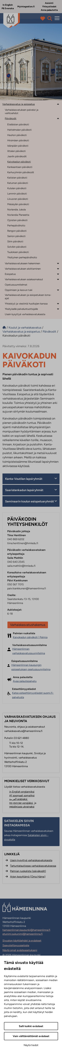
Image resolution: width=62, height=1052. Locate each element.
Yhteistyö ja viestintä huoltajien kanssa (26, 303)
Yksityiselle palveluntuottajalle (21, 308)
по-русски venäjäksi (21, 803)
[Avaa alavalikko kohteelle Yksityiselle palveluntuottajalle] (58, 309)
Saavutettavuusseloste (15, 945)
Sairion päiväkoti (16, 236)
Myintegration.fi (26, 6)
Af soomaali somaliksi (22, 795)
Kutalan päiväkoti (16, 188)
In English (8, 4)
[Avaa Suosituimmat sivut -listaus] (43, 18)
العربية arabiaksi (18, 799)
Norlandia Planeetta (18, 214)
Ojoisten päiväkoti (17, 220)
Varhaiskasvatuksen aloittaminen (23, 268)
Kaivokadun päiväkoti (19, 161)
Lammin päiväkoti (17, 193)
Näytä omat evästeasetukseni (19, 950)
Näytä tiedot (31, 1045)
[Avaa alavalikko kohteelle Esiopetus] (58, 274)
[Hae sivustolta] (49, 18)
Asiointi (49, 3)
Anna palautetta (49, 10)
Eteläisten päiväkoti (18, 124)
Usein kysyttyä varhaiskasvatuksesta (25, 314)
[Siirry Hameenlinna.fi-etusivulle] (4, 327)
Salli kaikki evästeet (31, 1026)
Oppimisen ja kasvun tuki (18, 290)
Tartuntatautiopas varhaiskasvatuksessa (33, 865)
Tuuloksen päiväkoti (18, 252)
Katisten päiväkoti (17, 177)
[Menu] (57, 18)
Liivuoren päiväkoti (17, 198)
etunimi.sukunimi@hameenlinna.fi (22, 933)
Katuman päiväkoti (17, 182)
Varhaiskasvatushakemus (27, 625)
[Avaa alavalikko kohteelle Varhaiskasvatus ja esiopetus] (58, 104)
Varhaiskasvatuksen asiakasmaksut (24, 279)
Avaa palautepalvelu (25, 681)
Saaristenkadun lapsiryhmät (24, 490)
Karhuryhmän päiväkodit (20, 172)
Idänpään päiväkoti (17, 145)
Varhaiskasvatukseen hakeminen (22, 263)
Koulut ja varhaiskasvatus (25, 327)
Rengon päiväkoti (16, 230)
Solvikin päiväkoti (16, 246)
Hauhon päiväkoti (17, 135)
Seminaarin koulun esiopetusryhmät (29, 501)
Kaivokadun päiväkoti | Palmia (30, 637)
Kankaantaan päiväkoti (19, 167)
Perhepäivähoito (16, 225)
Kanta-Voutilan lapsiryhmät (23, 479)
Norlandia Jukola (16, 209)
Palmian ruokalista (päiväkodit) (28, 871)
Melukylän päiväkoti (18, 204)
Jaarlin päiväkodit (17, 156)
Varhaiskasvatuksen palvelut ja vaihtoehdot (21, 111)
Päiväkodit (10, 118)
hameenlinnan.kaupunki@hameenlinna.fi (26, 930)
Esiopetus (10, 274)
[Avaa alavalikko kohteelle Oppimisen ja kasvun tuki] (58, 290)
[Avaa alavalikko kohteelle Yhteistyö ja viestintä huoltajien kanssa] (58, 303)
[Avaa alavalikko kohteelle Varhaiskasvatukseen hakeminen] (58, 263)
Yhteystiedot (49, 6)
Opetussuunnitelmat (16, 284)
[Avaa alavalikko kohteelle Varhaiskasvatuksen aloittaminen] (58, 268)
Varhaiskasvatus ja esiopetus (18, 104)
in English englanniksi (21, 791)
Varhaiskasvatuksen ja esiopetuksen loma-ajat (28, 296)
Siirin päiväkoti (15, 241)
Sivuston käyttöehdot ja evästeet (21, 940)
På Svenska (8, 8)
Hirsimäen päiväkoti (18, 140)
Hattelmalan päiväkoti (19, 129)
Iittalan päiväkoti (16, 151)
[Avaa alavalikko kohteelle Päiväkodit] (58, 118)
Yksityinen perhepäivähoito (22, 257)
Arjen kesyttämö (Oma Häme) (27, 876)
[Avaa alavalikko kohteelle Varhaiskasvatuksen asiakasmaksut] (58, 279)
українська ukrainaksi (21, 806)
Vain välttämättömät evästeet (31, 1036)
